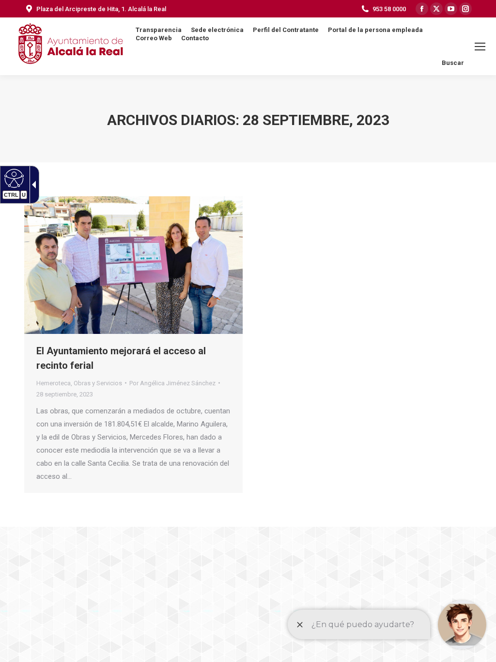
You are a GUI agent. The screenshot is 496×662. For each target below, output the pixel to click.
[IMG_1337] (133, 265)
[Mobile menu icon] (480, 46)
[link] (12, 177)
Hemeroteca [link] (53, 383)
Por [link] (172, 383)
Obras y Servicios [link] (98, 383)
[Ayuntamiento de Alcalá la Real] (70, 46)
